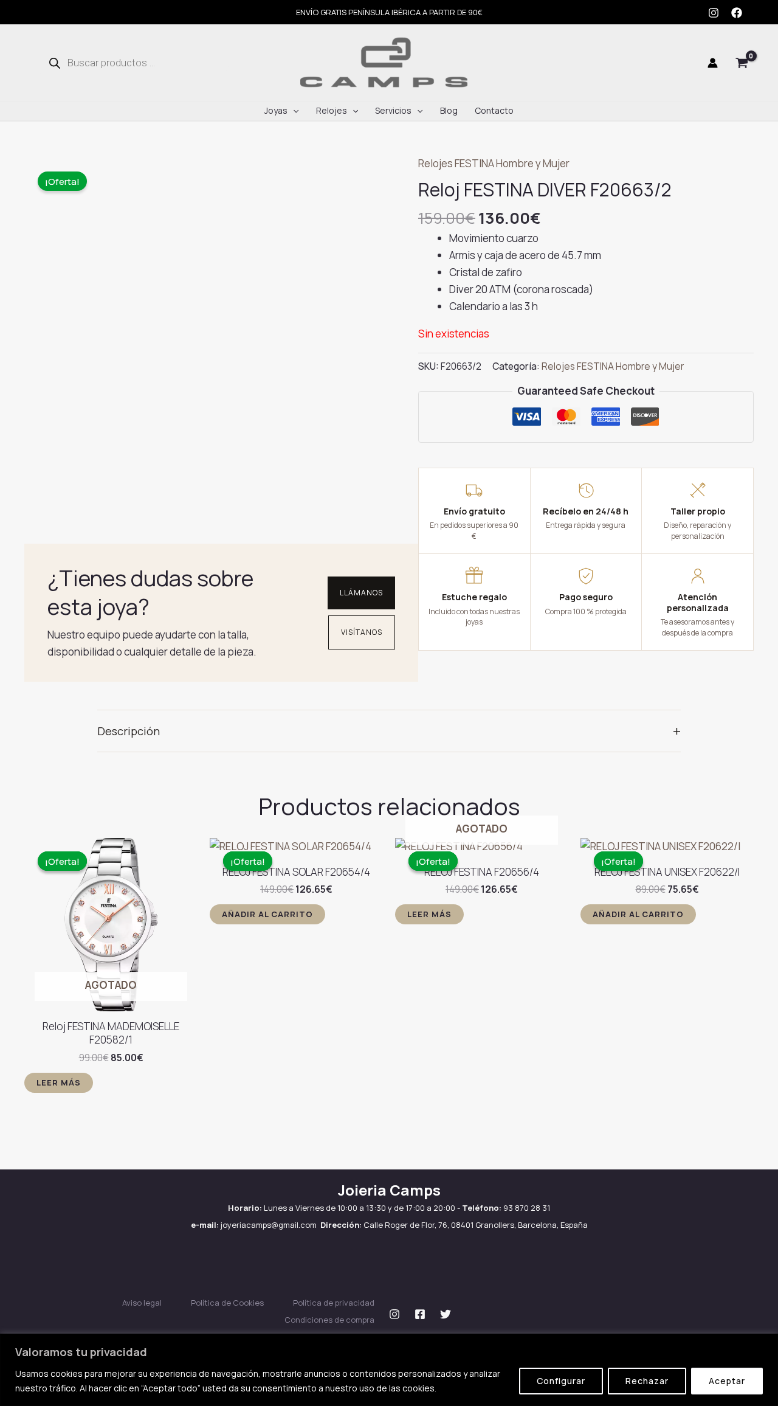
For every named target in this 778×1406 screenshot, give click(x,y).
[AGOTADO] (481, 846)
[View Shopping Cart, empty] (742, 63)
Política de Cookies (227, 1302)
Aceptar (727, 1381)
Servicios (393, 110)
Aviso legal (142, 1302)
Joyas (275, 110)
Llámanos (361, 592)
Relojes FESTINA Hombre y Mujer (494, 163)
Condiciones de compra (329, 1319)
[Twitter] (445, 1314)
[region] (389, 1370)
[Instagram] (713, 12)
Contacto (494, 110)
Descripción (389, 731)
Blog (449, 110)
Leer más (58, 1082)
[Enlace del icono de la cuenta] (712, 63)
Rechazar (647, 1381)
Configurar (561, 1381)
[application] (292, 111)
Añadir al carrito (267, 914)
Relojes (331, 110)
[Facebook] (736, 12)
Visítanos (361, 632)
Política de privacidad (333, 1302)
